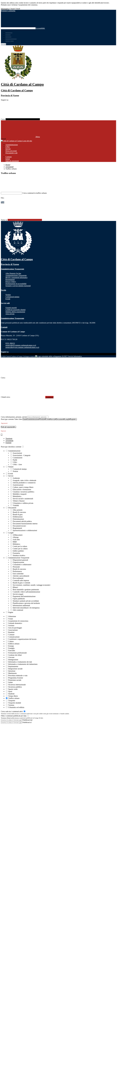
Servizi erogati (18, 594)
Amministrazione (33, 419)
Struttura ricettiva (19, 555)
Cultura (11, 641)
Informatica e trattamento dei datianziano (22, 664)
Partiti (15, 460)
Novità (3, 290)
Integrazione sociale (15, 669)
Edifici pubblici (18, 551)
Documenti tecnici (19, 526)
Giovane (11, 657)
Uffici (15, 462)
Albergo (16, 537)
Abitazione (12, 616)
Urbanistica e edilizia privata (23, 503)
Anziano (11, 625)
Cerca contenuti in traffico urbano (35, 193)
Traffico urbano (13, 698)
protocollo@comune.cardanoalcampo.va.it (20, 345)
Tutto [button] (24, 419)
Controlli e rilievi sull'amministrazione (26, 592)
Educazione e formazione (22, 489)
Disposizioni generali (20, 560)
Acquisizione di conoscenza (18, 621)
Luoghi (67, 419)
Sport (10, 691)
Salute (10, 682)
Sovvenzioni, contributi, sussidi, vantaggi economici (31, 585)
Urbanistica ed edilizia (16, 707)
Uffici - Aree (17, 464)
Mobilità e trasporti (19, 494)
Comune (11, 635)
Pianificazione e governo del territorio (26, 603)
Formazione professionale (17, 653)
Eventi (47, 419)
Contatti (4, 327)
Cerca (3, 119)
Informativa (5, 9)
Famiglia (11, 648)
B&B (15, 542)
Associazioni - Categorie (21, 455)
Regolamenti (17, 528)
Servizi (52, 419)
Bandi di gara (18, 514)
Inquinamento (13, 666)
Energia (11, 646)
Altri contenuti (18, 610)
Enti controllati (18, 574)
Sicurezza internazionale (17, 685)
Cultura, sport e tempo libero (23, 487)
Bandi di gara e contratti (21, 583)
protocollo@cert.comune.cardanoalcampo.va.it (22, 347)
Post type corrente (7, 419)
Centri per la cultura (20, 546)
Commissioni (17, 458)
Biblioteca (16, 544)
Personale (16, 567)
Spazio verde (13, 689)
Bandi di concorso (19, 512)
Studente (11, 694)
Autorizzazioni (18, 485)
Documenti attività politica (22, 521)
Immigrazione (13, 660)
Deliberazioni (18, 517)
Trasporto (11, 701)
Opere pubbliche (19, 599)
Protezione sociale (14, 680)
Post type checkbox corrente (11, 447)
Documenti (60, 419)
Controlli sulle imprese (21, 580)
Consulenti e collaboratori (22, 565)
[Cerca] (23, 119)
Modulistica (17, 496)
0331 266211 (10, 343)
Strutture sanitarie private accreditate (26, 601)
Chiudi (12, 9)
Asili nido (16, 539)
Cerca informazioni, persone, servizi (14, 417)
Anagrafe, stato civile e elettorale (24, 480)
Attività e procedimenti (21, 576)
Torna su (4, 220)
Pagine (72, 419)
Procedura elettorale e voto (17, 675)
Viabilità (16, 505)
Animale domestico (15, 623)
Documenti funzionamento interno (25, 524)
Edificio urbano (13, 644)
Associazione (13, 630)
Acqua (10, 619)
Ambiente (16, 478)
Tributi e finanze (19, 501)
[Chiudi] (18, 374)
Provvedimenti (18, 578)
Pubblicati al (27, 722)
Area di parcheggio (15, 628)
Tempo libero (13, 696)
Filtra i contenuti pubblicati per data (14, 716)
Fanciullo (11, 650)
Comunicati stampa (20, 469)
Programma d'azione (15, 678)
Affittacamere (18, 535)
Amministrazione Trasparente (12, 269)
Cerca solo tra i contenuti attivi (12, 711)
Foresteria (16, 553)
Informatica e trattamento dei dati (20, 662)
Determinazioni (18, 519)
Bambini (11, 632)
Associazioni (17, 453)
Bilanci (15, 587)
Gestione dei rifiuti (15, 655)
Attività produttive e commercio (24, 483)
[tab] (8, 439)
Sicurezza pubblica (15, 687)
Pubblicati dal (27, 720)
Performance (17, 571)
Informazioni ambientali (21, 605)
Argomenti (9, 167)
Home (7, 165)
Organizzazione (18, 562)
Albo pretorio (17, 510)
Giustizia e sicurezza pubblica (23, 492)
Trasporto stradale (14, 703)
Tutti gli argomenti (7, 427)
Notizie (42, 419)
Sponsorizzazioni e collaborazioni (25, 530)
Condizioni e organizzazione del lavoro (22, 639)
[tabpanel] (58, 529)
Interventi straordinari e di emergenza (26, 608)
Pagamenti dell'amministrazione (24, 596)
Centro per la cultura (20, 549)
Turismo (11, 705)
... (76, 419)
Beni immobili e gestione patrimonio (26, 590)
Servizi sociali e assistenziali (23, 499)
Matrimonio (12, 673)
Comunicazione (14, 637)
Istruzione (11, 671)
